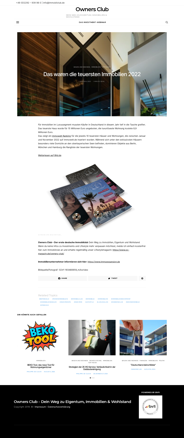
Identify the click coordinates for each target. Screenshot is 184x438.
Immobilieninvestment (121, 299)
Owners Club (92, 9)
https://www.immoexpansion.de (104, 261)
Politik (161, 360)
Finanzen (143, 360)
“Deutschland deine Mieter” (143, 365)
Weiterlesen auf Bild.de (49, 155)
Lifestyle (90, 302)
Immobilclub (77, 299)
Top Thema (106, 67)
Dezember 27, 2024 (100, 374)
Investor (78, 302)
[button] (90, 378)
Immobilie (91, 299)
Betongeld (44, 299)
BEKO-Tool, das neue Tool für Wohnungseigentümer (40, 366)
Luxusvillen (103, 302)
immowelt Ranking (61, 136)
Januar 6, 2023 (85, 81)
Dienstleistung (95, 360)
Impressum (40, 406)
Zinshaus (45, 305)
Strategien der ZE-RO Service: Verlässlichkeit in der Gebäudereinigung (92, 368)
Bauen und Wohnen (82, 67)
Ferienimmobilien (60, 299)
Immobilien (96, 67)
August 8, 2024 (149, 369)
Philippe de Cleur (34, 372)
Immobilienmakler (48, 302)
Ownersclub (117, 302)
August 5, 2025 (49, 372)
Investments (66, 302)
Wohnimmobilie (133, 302)
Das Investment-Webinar (92, 22)
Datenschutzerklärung (59, 406)
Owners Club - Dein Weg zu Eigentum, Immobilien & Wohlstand (72, 402)
